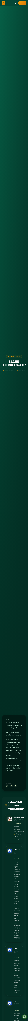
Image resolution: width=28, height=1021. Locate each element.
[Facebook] (11, 785)
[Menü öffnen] (15, 3)
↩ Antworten (17, 823)
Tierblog (18, 356)
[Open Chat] (24, 1016)
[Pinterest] (15, 785)
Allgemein (11, 356)
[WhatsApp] (7, 785)
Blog (22, 2)
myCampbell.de (19, 817)
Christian (17, 849)
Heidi (15, 948)
